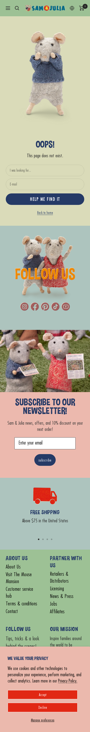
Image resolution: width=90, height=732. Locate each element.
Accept (42, 694)
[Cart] (81, 8)
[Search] (17, 8)
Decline (42, 707)
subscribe (45, 460)
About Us (13, 566)
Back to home (45, 212)
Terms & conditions (21, 603)
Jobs (53, 603)
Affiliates (57, 611)
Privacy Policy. (67, 680)
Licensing (57, 588)
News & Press (61, 596)
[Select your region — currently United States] (72, 8)
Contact (12, 611)
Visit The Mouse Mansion (19, 578)
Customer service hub (19, 592)
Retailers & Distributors (59, 577)
